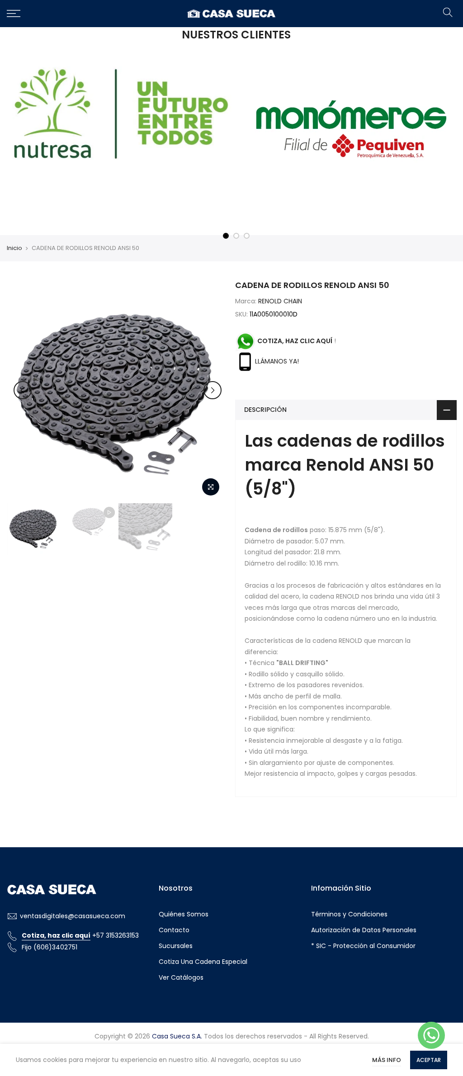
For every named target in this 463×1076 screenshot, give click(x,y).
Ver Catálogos (181, 977)
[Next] (212, 390)
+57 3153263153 (80, 935)
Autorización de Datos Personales (363, 929)
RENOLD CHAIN (280, 301)
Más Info (386, 1060)
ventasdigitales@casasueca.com (72, 915)
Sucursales (176, 945)
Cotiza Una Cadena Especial (203, 961)
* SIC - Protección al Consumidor (363, 945)
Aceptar (428, 1060)
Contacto (174, 929)
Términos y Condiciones (349, 914)
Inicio (14, 248)
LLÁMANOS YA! (277, 361)
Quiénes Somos (183, 914)
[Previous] (23, 390)
